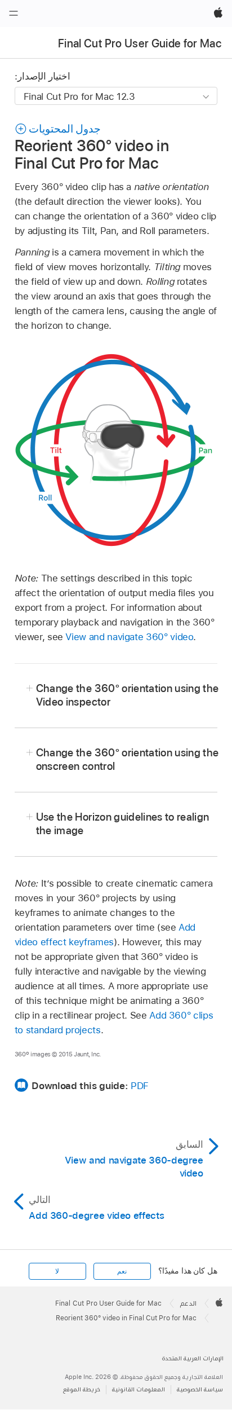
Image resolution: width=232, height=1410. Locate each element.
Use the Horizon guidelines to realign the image (122, 823)
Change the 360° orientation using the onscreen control (127, 759)
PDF (140, 1085)
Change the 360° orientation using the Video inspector (127, 695)
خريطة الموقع (81, 1389)
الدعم (188, 1303)
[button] (58, 128)
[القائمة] (13, 13)
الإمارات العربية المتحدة (193, 1358)
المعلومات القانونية (138, 1389)
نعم (122, 1271)
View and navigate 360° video (129, 636)
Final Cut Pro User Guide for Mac (139, 43)
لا (57, 1271)
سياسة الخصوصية (200, 1389)
